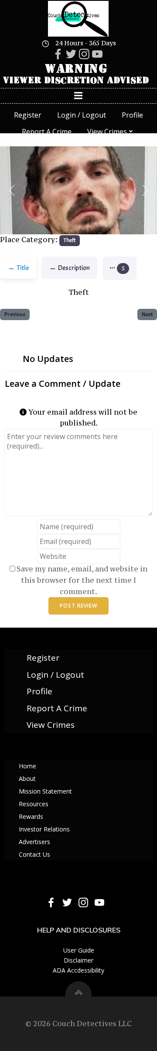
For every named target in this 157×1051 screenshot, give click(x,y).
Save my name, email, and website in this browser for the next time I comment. (82, 580)
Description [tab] (74, 268)
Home (27, 766)
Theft (69, 240)
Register (27, 115)
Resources (33, 804)
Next (147, 314)
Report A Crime (47, 131)
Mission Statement (45, 791)
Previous (14, 314)
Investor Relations (44, 829)
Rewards (31, 816)
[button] (12, 190)
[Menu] (78, 95)
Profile (132, 115)
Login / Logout (81, 115)
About (27, 778)
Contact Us (34, 854)
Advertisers (34, 842)
